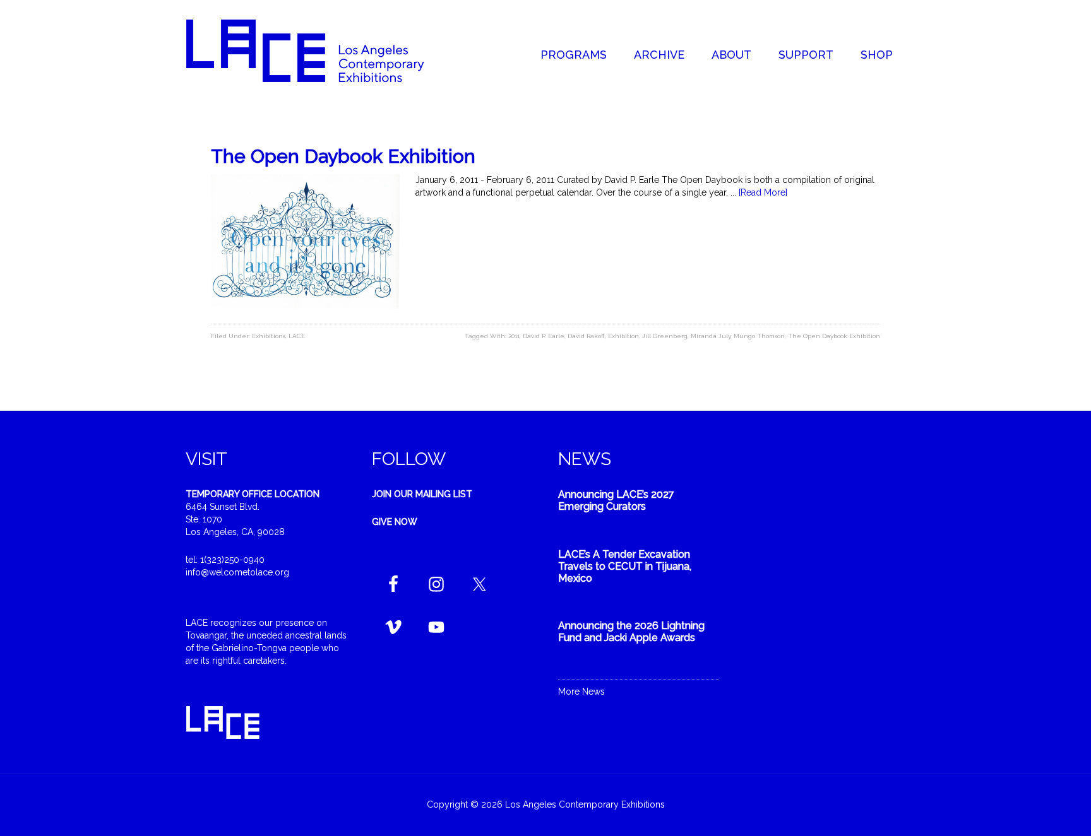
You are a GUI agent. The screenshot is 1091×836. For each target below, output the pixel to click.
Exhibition (623, 336)
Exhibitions (268, 336)
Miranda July (710, 336)
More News (581, 691)
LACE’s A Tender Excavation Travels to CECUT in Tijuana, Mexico (624, 566)
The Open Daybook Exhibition (343, 156)
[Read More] (763, 192)
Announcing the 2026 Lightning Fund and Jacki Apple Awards (631, 632)
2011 (514, 336)
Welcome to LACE (318, 50)
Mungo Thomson (759, 336)
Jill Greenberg (665, 336)
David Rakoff (586, 336)
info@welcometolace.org (237, 572)
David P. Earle (543, 336)
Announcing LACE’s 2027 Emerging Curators (616, 500)
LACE (297, 336)
